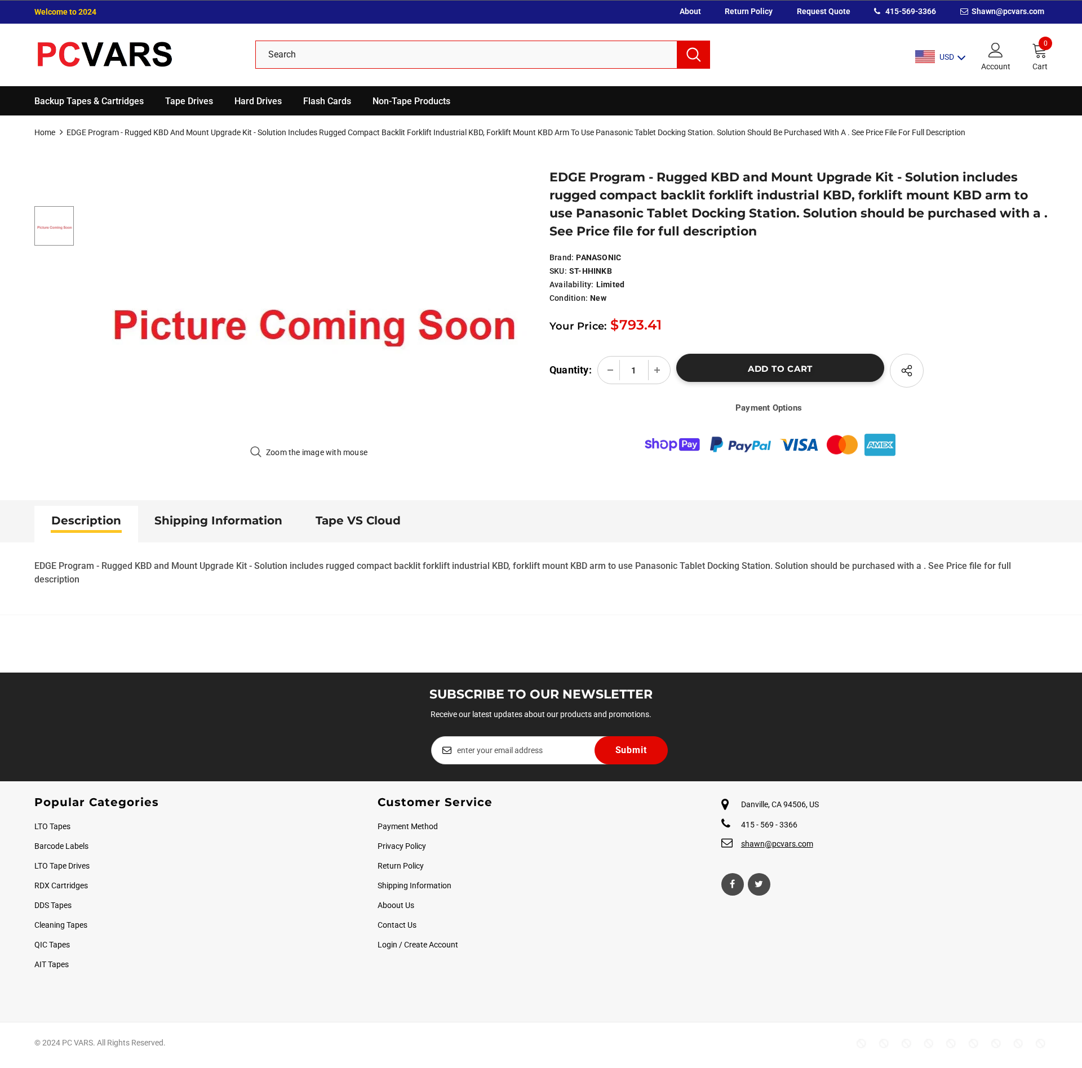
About (690, 11)
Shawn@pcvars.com (1007, 11)
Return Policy (749, 11)
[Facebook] (732, 884)
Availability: (571, 284)
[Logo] (136, 55)
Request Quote (823, 11)
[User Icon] (995, 49)
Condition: (568, 297)
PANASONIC (598, 257)
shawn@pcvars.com (777, 843)
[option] (309, 307)
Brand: (561, 257)
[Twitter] (759, 884)
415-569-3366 (910, 11)
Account (995, 66)
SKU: (558, 270)
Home (44, 132)
